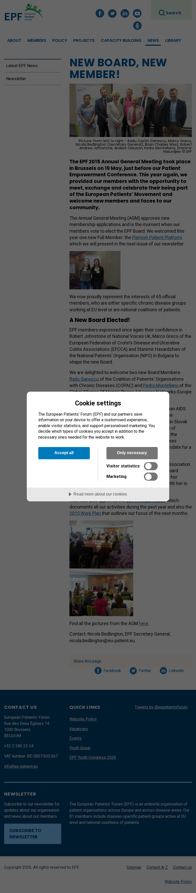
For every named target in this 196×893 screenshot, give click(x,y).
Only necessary (132, 452)
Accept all (64, 452)
